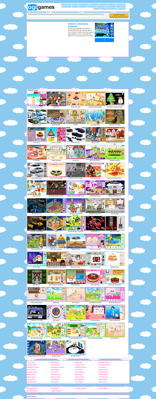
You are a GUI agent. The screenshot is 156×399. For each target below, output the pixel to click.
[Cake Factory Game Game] (37, 294)
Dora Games (79, 369)
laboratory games (32, 391)
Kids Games (75, 6)
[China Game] (56, 223)
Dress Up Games (120, 6)
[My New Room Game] (56, 347)
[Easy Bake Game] (56, 312)
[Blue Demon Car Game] (37, 205)
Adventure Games (120, 4)
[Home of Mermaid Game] (115, 312)
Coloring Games (103, 4)
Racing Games (121, 8)
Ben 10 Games (79, 379)
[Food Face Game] (76, 152)
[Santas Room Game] (37, 187)
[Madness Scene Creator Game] (76, 170)
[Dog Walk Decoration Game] (95, 294)
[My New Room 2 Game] (76, 347)
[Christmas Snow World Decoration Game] (76, 205)
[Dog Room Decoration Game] (95, 98)
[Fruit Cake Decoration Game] (115, 276)
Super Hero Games (84, 4)
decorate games (32, 388)
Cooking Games (93, 4)
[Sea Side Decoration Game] (37, 330)
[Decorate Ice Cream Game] (37, 98)
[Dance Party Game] (37, 258)
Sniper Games (31, 377)
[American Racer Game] (37, 116)
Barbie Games (55, 369)
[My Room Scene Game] (76, 258)
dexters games (103, 388)
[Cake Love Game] (37, 134)
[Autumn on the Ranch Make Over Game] (115, 134)
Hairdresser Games (33, 367)
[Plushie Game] (76, 116)
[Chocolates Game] (37, 152)
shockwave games (80, 388)
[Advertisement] (44, 37)
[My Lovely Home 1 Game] (95, 152)
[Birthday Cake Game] (115, 258)
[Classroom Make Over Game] (76, 330)
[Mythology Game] (56, 294)
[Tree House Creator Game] (115, 116)
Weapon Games (56, 377)
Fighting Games (91, 6)
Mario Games (31, 374)
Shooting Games (112, 8)
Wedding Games (104, 362)
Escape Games (100, 6)
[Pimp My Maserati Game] (37, 170)
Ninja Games (79, 374)
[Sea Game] (56, 205)
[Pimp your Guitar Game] (115, 223)
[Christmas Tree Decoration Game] (115, 98)
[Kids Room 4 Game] (76, 294)
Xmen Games (55, 379)
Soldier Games (103, 374)
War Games (96, 8)
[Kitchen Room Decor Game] (95, 205)
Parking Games (103, 372)
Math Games (103, 382)
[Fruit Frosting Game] (115, 205)
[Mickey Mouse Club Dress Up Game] (37, 347)
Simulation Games (80, 367)
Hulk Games (55, 382)
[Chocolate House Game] (95, 170)
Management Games (57, 367)
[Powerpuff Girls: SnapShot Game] (76, 223)
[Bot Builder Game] (37, 276)
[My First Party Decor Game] (115, 294)
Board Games (111, 4)
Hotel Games (79, 362)
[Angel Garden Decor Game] (76, 312)
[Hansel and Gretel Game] (56, 330)
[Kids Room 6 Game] (115, 330)
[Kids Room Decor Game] (95, 187)
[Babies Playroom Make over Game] (76, 187)
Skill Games (75, 4)
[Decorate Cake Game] (95, 276)
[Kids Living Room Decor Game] (115, 170)
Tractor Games (79, 372)
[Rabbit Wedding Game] (56, 152)
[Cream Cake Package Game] (56, 170)
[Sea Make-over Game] (95, 116)
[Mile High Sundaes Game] (56, 241)
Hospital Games (32, 365)
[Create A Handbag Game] (95, 258)
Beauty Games (103, 369)
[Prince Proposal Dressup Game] (95, 330)
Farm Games (31, 362)
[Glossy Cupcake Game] (56, 134)
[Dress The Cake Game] (76, 98)
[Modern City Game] (95, 134)
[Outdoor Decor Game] (76, 241)
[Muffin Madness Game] (76, 276)
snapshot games (56, 391)
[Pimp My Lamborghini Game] (37, 223)
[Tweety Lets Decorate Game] (115, 187)
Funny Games (83, 6)
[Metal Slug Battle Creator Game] (56, 187)
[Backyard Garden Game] (115, 152)
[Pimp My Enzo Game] (95, 223)
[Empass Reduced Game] (37, 241)
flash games (55, 388)
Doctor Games (55, 365)
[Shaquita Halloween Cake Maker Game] (56, 258)
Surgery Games (80, 365)
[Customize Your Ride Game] (37, 312)
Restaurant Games (104, 365)
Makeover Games (66, 6)
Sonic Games (79, 382)
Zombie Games (79, 377)
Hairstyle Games (32, 372)
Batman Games (32, 382)
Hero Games (31, 379)
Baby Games (55, 362)
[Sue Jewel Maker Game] (95, 312)
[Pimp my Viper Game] (76, 134)
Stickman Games (56, 374)
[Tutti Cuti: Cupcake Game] (95, 241)
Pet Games (102, 367)
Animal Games (31, 369)
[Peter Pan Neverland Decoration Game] (115, 241)
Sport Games (103, 8)
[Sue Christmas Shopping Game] (56, 276)
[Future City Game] (56, 98)
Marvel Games (103, 379)
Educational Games (110, 6)
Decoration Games (66, 4)
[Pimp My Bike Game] (56, 116)
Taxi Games (54, 372)
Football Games (104, 377)
